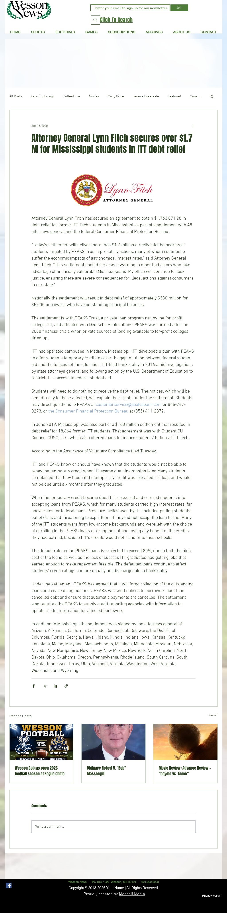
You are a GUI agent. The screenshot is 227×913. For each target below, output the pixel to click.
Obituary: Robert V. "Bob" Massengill (106, 771)
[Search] (95, 20)
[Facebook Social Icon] (9, 885)
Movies (94, 96)
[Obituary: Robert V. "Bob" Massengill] (114, 742)
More (193, 96)
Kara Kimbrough (43, 96)
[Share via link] (66, 686)
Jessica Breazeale (146, 96)
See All (213, 715)
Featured (174, 96)
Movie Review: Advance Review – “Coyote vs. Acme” (185, 771)
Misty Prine (116, 96)
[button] (65, 32)
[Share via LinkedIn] (55, 686)
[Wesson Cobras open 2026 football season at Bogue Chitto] (42, 742)
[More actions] (193, 126)
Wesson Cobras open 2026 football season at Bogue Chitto (40, 771)
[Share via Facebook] (33, 686)
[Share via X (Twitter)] (44, 686)
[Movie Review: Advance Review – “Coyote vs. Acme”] (185, 742)
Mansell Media (132, 894)
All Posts (15, 96)
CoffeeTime (71, 96)
